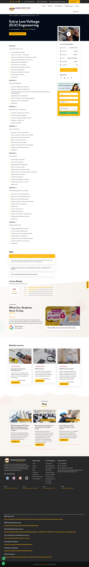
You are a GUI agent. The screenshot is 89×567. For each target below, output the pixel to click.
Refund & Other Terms (38, 476)
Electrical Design (15, 525)
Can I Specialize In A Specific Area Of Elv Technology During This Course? (30, 256)
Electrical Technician (34, 519)
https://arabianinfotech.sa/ (67, 488)
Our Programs (58, 6)
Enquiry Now (87, 285)
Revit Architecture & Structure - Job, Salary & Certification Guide (44, 427)
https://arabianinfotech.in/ (49, 488)
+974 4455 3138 (30, 1)
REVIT (52, 532)
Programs (16, 15)
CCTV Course (49, 483)
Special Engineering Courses (27, 15)
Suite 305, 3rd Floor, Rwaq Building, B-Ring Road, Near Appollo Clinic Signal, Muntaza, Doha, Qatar (70, 470)
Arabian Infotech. (43, 564)
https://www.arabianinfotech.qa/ (30, 488)
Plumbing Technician (45, 519)
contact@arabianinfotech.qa (59, 1)
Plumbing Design (24, 525)
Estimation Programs (50, 474)
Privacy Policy (36, 474)
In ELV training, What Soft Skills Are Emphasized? (24, 274)
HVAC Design (7, 525)
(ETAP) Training (46, 532)
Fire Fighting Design (33, 525)
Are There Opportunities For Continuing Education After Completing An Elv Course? (30, 268)
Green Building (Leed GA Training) (62, 532)
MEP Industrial (49, 470)
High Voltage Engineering (10, 532)
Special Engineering (50, 465)
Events (77, 6)
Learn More (15, 441)
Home (43, 6)
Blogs (34, 470)
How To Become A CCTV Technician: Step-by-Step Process (67, 427)
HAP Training (48, 481)
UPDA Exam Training (50, 472)
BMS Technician (25, 519)
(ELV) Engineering (21, 532)
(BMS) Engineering (30, 532)
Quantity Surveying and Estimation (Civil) (18, 369)
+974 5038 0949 (43, 1)
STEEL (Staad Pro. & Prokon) (23, 538)
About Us (35, 465)
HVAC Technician (8, 519)
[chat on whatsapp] (3, 563)
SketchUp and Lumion (50, 478)
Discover (50, 6)
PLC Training (39, 532)
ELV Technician (16, 519)
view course (15, 382)
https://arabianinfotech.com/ (11, 488)
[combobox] (62, 102)
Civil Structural (49, 463)
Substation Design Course (45, 557)
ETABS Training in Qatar (66, 369)
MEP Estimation (39, 369)
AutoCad (73, 532)
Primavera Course (50, 476)
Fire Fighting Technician (57, 519)
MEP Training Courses (50, 468)
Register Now (73, 1)
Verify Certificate (36, 478)
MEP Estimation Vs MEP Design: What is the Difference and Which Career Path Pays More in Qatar (20, 428)
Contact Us (76, 11)
